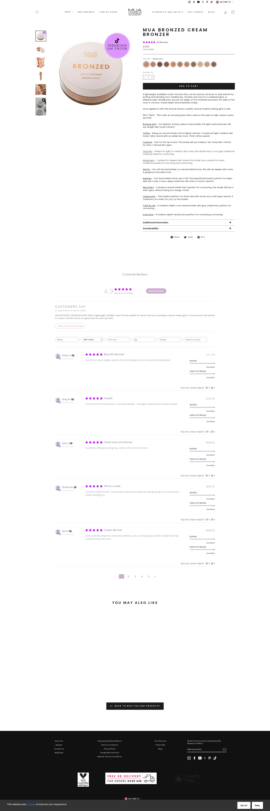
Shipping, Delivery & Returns (109, 741)
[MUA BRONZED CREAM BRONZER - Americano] (66, 678)
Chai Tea (200, 64)
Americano (193, 64)
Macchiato (180, 64)
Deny (257, 805)
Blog (160, 749)
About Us (59, 741)
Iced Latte (214, 64)
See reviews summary (49, 670)
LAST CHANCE (195, 12)
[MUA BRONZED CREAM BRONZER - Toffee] (55, 678)
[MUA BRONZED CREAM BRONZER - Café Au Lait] (74, 678)
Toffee (173, 64)
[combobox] (67, 339)
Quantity (148, 72)
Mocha (166, 64)
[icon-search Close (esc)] (91, 72)
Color (153, 59)
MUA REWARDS (86, 12)
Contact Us (59, 749)
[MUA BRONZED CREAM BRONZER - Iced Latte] (78, 678)
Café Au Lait (207, 64)
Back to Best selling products (137, 706)
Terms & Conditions (109, 745)
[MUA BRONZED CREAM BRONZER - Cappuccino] (62, 678)
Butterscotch (146, 64)
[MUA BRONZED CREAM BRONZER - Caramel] (43, 678)
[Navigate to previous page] (114, 576)
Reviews (59, 745)
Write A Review (156, 291)
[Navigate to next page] (155, 576)
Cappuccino (187, 64)
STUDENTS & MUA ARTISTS (167, 12)
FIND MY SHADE (109, 12)
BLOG (211, 12)
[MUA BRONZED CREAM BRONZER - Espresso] (47, 678)
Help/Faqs (59, 753)
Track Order (160, 745)
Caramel (153, 64)
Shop (68, 12)
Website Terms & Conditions (109, 757)
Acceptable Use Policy (109, 753)
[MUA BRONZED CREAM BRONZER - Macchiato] (59, 678)
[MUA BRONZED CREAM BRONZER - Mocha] (51, 678)
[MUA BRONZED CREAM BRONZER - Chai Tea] (70, 678)
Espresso (160, 64)
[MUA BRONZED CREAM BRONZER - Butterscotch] (40, 678)
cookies (31, 804)
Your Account (160, 741)
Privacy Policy (109, 749)
